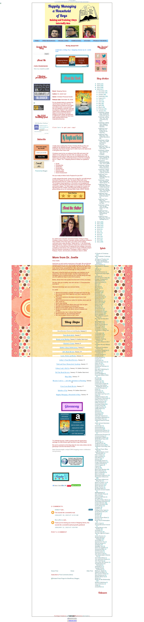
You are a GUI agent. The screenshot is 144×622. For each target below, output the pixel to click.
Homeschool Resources (102, 432)
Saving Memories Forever (102, 524)
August (100, 98)
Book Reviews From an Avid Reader (69, 331)
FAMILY (37, 40)
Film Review (98, 392)
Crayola (97, 359)
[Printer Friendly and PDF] (76, 485)
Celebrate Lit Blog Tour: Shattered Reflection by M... (104, 114)
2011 (98, 242)
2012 (98, 240)
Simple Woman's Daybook (100, 538)
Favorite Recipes (100, 388)
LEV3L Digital (99, 465)
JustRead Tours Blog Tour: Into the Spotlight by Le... (104, 218)
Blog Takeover (99, 301)
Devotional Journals (101, 366)
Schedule (98, 530)
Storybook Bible (99, 549)
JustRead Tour (99, 443)
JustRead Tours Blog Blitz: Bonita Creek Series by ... (104, 186)
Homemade (98, 426)
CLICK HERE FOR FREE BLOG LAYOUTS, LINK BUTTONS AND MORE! (71, 2)
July (99, 100)
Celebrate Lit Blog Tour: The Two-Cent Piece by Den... (103, 119)
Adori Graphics (86, 615)
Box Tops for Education (102, 318)
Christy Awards (99, 354)
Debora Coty (98, 365)
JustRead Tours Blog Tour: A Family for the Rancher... (103, 130)
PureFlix (97, 508)
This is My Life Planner (101, 562)
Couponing (98, 356)
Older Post (90, 571)
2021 (98, 224)
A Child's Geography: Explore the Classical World (102, 262)
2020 (98, 225)
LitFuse (97, 468)
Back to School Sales (101, 277)
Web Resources (99, 575)
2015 (98, 234)
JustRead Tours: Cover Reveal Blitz (101, 452)
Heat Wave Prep (100, 419)
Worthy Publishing (100, 582)
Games (97, 410)
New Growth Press (100, 494)
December (101, 91)
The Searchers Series (101, 559)
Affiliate (97, 269)
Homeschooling (99, 436)
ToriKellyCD (98, 566)
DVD (96, 367)
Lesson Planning (100, 463)
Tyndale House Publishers (99, 568)
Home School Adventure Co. (102, 423)
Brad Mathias (99, 321)
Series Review (99, 536)
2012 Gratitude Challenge (102, 256)
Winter (97, 578)
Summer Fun (99, 550)
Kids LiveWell (99, 456)
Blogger (45, 171)
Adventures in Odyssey (102, 266)
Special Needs (99, 543)
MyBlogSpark (99, 492)
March (100, 107)
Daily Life (97, 363)
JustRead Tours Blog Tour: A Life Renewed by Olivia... (103, 213)
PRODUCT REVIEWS (100, 40)
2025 (98, 85)
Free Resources (99, 401)
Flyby (96, 395)
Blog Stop (98, 299)
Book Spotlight (99, 314)
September (101, 96)
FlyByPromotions (100, 397)
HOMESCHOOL (76, 40)
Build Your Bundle (100, 324)
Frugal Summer (99, 407)
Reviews (97, 519)
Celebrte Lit (98, 337)
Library (97, 466)
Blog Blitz (98, 292)
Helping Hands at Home (102, 420)
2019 (98, 227)
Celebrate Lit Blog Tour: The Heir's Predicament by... (104, 167)
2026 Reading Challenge (41, 123)
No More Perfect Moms (101, 500)
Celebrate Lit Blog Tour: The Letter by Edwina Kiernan (103, 142)
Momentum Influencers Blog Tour (101, 480)
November (101, 92)
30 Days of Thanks (100, 259)
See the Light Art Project (102, 533)
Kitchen (97, 459)
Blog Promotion (99, 297)
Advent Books (99, 265)
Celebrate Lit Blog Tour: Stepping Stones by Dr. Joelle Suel (73, 50)
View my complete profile (41, 69)
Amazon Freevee (100, 272)
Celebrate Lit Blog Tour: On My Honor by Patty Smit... (103, 207)
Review (97, 516)
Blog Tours (98, 304)
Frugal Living (99, 405)
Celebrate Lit (98, 329)
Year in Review (99, 584)
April (100, 105)
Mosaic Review (99, 484)
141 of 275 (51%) (37, 131)
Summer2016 (99, 552)
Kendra (40, 125)
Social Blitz (98, 540)
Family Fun (98, 381)
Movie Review (99, 485)
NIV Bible (98, 498)
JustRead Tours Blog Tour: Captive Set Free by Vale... (104, 201)
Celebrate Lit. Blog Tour (102, 330)
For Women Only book (101, 398)
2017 (98, 231)
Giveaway (98, 413)
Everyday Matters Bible (102, 375)
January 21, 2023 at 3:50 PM (66, 527)
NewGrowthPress (100, 497)
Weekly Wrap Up (100, 576)
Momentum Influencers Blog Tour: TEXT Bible (104, 162)
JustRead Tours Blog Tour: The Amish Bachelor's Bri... (104, 136)
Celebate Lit (98, 327)
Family (97, 379)
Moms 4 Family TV (100, 482)
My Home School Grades (102, 489)
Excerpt (97, 378)
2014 (98, 236)
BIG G (96, 283)
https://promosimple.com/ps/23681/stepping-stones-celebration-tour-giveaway (71, 450)
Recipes (97, 514)
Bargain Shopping (100, 279)
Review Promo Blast (101, 517)
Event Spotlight (99, 373)
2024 (98, 87)
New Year (98, 495)
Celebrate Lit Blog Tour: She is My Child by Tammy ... (104, 171)
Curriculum (98, 360)
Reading (97, 513)
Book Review (99, 311)
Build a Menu (99, 323)
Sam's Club (98, 523)
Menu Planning (99, 471)
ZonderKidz (98, 587)
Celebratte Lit (99, 334)
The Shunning (99, 560)
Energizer (98, 372)
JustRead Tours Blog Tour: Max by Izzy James (104, 147)
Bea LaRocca (59, 520)
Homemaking (99, 427)
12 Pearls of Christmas (101, 253)
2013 (98, 238)
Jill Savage (98, 442)
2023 (98, 89)
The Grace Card (99, 553)
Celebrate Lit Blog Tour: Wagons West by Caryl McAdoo (103, 124)
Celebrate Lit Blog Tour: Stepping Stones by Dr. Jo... (104, 181)
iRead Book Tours (100, 439)
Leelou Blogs (72, 0)
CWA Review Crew (100, 362)
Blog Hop (97, 294)
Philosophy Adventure (101, 501)
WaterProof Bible (100, 572)
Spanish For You (100, 542)
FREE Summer (99, 402)
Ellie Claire (98, 370)
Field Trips (98, 391)
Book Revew (98, 310)
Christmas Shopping (101, 350)
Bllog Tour (98, 288)
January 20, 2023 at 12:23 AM (66, 515)
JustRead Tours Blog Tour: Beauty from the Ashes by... (104, 195)
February (101, 109)
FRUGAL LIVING (63, 40)
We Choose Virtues (100, 573)
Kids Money (98, 457)
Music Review (99, 487)
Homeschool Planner (101, 430)
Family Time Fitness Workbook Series (101, 386)
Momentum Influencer (101, 475)
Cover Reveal (99, 357)
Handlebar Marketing (101, 417)
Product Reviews (100, 504)
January (101, 111)
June (100, 101)
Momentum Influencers (101, 477)
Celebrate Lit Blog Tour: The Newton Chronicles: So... (104, 190)
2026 (98, 84)
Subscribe (41, 157)
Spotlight (97, 544)
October (101, 94)
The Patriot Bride (100, 558)
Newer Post (54, 571)
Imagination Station (100, 437)
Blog (96, 289)
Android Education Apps (102, 273)
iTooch (97, 440)
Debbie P (57, 509)
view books (46, 133)
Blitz (96, 285)
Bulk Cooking (99, 326)
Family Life (98, 382)
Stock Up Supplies (100, 547)
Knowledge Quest (100, 460)
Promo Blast (98, 505)
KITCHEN (87, 40)
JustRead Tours (99, 445)
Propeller (97, 507)
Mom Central (98, 474)
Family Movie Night (100, 383)
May (99, 103)
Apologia (97, 276)
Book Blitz (98, 307)
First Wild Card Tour (101, 394)
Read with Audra (100, 511)
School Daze (99, 532)
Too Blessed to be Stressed (100, 564)
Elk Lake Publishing (101, 369)
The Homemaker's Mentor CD (102, 555)
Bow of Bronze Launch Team (101, 316)
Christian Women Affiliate (102, 344)
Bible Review (99, 280)
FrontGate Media (100, 404)
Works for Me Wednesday (102, 579)
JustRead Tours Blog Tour (102, 446)
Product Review (99, 503)
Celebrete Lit (98, 336)
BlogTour (97, 305)
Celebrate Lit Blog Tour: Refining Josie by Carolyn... (103, 152)
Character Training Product (100, 339)
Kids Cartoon (99, 454)
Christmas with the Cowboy (100, 352)
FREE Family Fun (100, 399)
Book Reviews (99, 313)
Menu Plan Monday (100, 469)
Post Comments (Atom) (66, 574)
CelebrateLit (98, 333)
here (59, 127)
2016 (98, 233)
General (97, 411)
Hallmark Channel (100, 416)
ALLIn (96, 270)
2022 (98, 222)
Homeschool (98, 429)
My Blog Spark (99, 488)
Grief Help (98, 414)
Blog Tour (98, 302)
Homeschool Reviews (101, 434)
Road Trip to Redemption (102, 520)
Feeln (96, 389)
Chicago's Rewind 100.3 (102, 342)
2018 (98, 229)
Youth (96, 585)
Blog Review (98, 298)
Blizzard (97, 286)
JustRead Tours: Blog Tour (101, 449)
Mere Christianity (100, 472)
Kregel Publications (100, 462)
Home (72, 571)
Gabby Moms (99, 408)
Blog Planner (99, 295)
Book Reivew (99, 308)
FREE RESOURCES (48, 40)
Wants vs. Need (99, 571)
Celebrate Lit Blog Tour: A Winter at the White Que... (103, 158)
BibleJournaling (99, 282)
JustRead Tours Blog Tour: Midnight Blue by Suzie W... (103, 176)
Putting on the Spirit (100, 510)
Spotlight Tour (99, 546)
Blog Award (98, 291)
